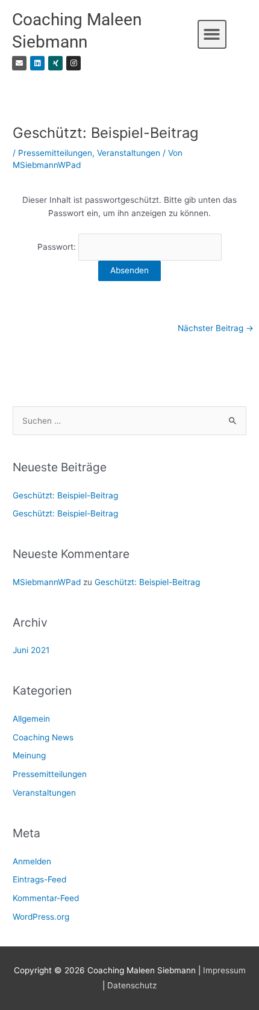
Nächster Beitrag (216, 328)
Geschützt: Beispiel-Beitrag (65, 495)
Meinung (29, 755)
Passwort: (57, 247)
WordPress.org (41, 917)
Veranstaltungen (128, 153)
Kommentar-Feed (46, 898)
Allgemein (31, 718)
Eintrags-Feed (39, 879)
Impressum (224, 970)
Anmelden (32, 861)
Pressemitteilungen (55, 153)
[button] (212, 34)
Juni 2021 (31, 650)
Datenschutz (132, 985)
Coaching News (43, 737)
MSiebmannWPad (47, 582)
